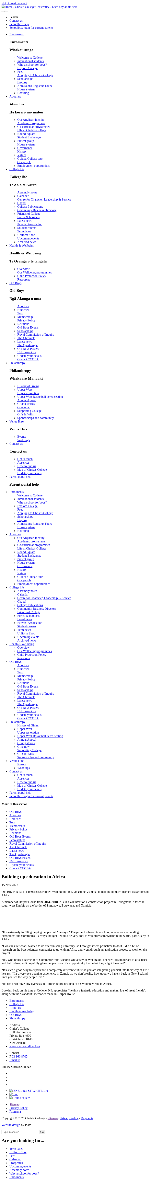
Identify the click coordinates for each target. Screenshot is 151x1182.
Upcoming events (28, 238)
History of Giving (28, 386)
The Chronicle (26, 338)
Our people (24, 162)
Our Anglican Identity (30, 119)
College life (16, 169)
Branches (23, 309)
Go (42, 1131)
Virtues (21, 155)
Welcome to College (29, 57)
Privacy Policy (26, 320)
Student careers (26, 227)
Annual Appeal (26, 400)
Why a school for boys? (32, 64)
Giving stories (26, 403)
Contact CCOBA (28, 359)
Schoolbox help (19, 24)
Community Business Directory (36, 210)
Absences (23, 462)
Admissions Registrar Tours (34, 85)
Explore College (27, 68)
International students (30, 61)
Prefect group (25, 141)
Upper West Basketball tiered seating (40, 396)
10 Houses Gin (26, 352)
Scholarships (25, 78)
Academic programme (31, 123)
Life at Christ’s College (31, 130)
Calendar (23, 196)
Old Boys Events (28, 327)
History (22, 151)
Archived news (26, 242)
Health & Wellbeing (21, 245)
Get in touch (25, 459)
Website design (11, 1125)
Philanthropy (17, 363)
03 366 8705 (20, 1056)
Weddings (23, 440)
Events (21, 436)
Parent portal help (20, 476)
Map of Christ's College (32, 469)
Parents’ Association (29, 224)
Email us (14, 1060)
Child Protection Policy (31, 276)
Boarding (23, 93)
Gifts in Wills (25, 414)
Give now (23, 407)
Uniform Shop (26, 235)
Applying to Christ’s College (35, 75)
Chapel (21, 203)
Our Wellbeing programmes (34, 272)
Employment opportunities (33, 165)
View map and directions (24, 1046)
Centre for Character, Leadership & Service (44, 199)
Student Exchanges (29, 137)
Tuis (20, 313)
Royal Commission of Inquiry (35, 334)
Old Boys (15, 283)
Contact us (16, 20)
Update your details (29, 355)
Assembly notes (27, 192)
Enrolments (16, 34)
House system (26, 89)
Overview (23, 269)
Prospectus (16, 1163)
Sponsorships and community (35, 418)
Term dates (24, 231)
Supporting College (29, 410)
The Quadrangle (27, 345)
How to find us (26, 466)
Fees (20, 71)
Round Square (26, 133)
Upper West (24, 389)
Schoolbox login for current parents (31, 27)
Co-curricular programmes (33, 126)
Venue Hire (16, 421)
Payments (15, 1111)
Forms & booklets (28, 217)
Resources (23, 279)
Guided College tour (30, 158)
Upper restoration (28, 393)
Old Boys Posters (28, 348)
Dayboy (22, 82)
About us (15, 96)
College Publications (30, 206)
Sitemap (14, 1104)
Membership (25, 317)
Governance (24, 148)
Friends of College (28, 213)
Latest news (24, 220)
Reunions (23, 324)
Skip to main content (14, 3)
